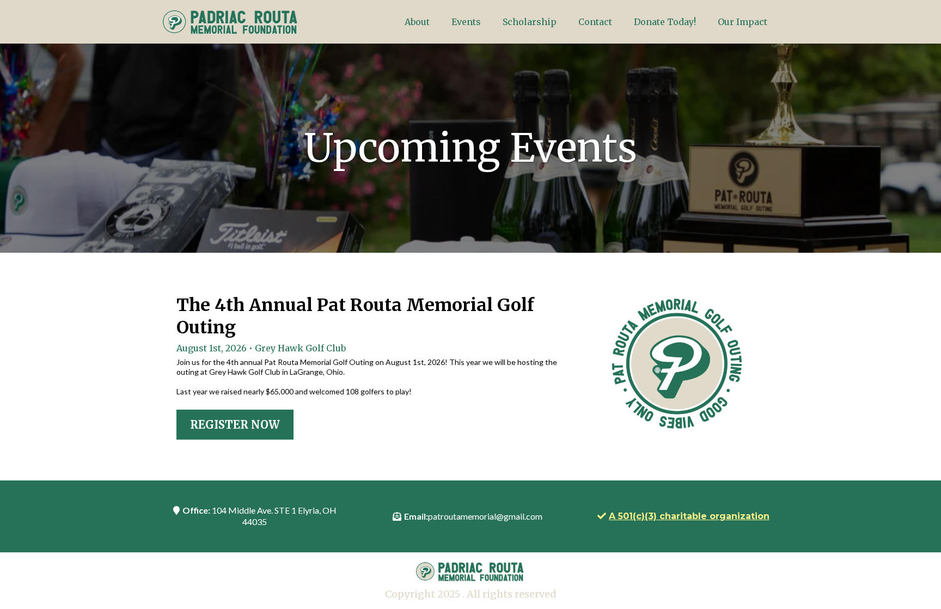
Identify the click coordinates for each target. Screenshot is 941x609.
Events (466, 21)
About (417, 21)
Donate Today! (665, 21)
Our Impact (742, 21)
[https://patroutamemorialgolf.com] (675, 366)
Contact (595, 21)
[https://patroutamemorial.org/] (231, 21)
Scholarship (530, 21)
